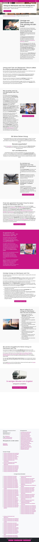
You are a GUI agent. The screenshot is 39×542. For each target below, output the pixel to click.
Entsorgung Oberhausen (25, 442)
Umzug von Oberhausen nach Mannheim (11, 503)
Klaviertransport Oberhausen (26, 437)
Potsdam (8, 363)
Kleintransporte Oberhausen (26, 443)
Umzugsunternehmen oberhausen (10, 1)
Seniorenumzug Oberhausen (26, 440)
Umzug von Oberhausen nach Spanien (11, 470)
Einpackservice (29, 210)
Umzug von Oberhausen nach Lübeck (27, 489)
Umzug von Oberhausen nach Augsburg (11, 492)
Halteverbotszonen (10, 127)
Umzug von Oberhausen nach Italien (10, 462)
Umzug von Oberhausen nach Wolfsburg (11, 528)
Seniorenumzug (11, 211)
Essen (14, 354)
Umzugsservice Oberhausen (26, 432)
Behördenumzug (24, 210)
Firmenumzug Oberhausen (26, 435)
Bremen (16, 354)
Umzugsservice (13, 207)
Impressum (5, 443)
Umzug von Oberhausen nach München (11, 489)
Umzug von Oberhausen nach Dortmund (11, 494)
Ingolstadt (5, 354)
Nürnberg (24, 354)
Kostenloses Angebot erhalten (28, 116)
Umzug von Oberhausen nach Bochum (11, 498)
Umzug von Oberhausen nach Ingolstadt (11, 519)
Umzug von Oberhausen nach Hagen (27, 496)
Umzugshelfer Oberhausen (26, 445)
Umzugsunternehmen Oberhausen (9, 15)
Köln (11, 354)
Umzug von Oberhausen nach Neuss (27, 513)
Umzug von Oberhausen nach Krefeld (27, 487)
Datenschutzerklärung (26, 540)
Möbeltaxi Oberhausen (25, 444)
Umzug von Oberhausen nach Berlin (10, 476)
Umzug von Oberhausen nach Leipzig (10, 479)
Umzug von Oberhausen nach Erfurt (27, 490)
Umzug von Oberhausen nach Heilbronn (11, 525)
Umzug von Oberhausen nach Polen (10, 455)
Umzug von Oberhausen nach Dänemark (11, 467)
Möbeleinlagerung (25, 219)
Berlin (21, 352)
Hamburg (26, 352)
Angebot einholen (7, 11)
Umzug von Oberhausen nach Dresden (11, 483)
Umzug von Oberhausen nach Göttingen (11, 530)
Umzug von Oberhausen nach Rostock (28, 494)
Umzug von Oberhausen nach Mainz (27, 488)
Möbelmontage (22, 207)
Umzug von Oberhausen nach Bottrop (11, 529)
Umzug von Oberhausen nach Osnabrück (28, 506)
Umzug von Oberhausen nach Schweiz (11, 471)
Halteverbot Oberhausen (25, 436)
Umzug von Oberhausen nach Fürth (10, 523)
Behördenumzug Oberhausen (26, 446)
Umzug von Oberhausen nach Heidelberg (28, 511)
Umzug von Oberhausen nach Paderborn (11, 518)
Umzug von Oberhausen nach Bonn (10, 477)
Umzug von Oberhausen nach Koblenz (11, 535)
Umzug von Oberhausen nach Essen (10, 478)
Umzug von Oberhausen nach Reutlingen (11, 532)
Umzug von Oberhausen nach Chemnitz (28, 480)
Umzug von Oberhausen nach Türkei (10, 457)
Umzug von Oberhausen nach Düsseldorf (11, 495)
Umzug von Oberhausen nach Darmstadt (28, 510)
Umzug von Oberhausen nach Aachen (27, 478)
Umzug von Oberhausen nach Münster (11, 502)
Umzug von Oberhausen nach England (11, 458)
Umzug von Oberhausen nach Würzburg (11, 524)
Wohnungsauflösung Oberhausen (27, 441)
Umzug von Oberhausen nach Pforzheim (11, 527)
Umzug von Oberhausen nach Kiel (27, 479)
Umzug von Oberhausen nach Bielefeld (11, 501)
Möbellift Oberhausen (25, 449)
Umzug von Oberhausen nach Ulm (10, 526)
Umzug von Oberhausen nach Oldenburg (28, 505)
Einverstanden (11, 540)
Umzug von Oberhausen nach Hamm (27, 500)
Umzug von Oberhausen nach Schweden (11, 456)
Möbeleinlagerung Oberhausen (26, 438)
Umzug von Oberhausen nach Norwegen (11, 454)
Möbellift (4, 211)
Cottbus (27, 354)
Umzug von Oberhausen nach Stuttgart (11, 485)
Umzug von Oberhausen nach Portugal (11, 469)
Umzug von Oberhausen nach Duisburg (11, 497)
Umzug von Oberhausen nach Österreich (11, 466)
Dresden (20, 354)
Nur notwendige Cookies (18, 540)
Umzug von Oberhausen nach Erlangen (11, 536)
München (8, 354)
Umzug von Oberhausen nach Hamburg (11, 486)
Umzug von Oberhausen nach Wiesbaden (11, 505)
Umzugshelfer (9, 146)
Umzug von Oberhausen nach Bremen (11, 480)
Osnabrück (30, 352)
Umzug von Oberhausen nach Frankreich (11, 465)
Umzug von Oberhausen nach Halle (27, 481)
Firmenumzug (11, 219)
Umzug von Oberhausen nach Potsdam (11, 484)
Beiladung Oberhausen (25, 447)
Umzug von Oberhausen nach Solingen (28, 509)
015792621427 (7, 436)
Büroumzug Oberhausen (25, 433)
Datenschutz (5, 444)
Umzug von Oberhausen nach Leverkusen (28, 507)
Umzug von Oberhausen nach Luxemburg (11, 453)
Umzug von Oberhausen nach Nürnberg (11, 490)
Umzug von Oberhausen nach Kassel (27, 495)
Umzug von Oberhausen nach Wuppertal (11, 500)
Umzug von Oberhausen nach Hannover (11, 493)
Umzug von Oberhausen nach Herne (27, 512)
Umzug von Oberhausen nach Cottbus (11, 481)
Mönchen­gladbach (6, 355)
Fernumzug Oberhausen (25, 434)
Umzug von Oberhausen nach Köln (10, 496)
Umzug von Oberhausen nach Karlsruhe (11, 504)
